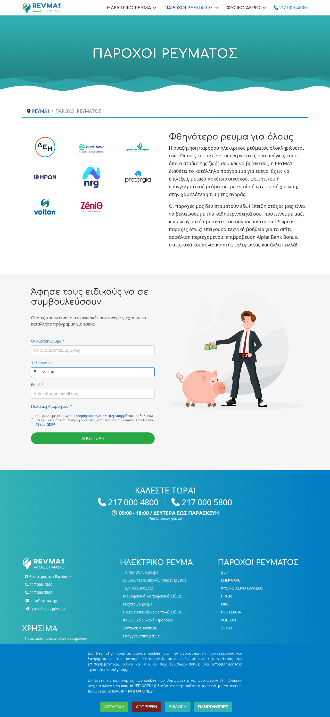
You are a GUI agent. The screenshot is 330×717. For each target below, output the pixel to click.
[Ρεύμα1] (43, 563)
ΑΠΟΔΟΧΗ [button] (114, 707)
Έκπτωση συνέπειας (139, 628)
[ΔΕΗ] (45, 147)
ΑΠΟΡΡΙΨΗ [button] (146, 707)
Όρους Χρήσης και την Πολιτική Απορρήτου (99, 415)
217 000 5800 (207, 502)
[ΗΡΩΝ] (45, 177)
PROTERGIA (231, 612)
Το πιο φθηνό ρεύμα (140, 572)
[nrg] (91, 177)
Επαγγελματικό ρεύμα (141, 636)
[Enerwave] (91, 148)
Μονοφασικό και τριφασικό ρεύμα (152, 596)
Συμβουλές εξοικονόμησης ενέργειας (154, 580)
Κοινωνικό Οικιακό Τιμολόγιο (148, 620)
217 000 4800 (133, 502)
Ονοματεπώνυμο (47, 341)
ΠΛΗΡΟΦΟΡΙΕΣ (213, 707)
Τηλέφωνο (42, 362)
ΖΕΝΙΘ (226, 628)
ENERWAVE (230, 580)
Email (37, 384)
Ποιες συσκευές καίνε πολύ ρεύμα (152, 612)
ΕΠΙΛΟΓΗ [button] (178, 707)
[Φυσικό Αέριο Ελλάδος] (138, 146)
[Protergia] (138, 177)
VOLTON (228, 620)
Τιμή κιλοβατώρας (138, 588)
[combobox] (42, 372)
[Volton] (45, 207)
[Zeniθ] (91, 206)
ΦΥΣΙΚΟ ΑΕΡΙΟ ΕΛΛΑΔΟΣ (242, 588)
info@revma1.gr (44, 600)
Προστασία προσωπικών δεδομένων (56, 638)
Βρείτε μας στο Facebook (50, 576)
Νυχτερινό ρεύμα (137, 604)
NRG (225, 604)
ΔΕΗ (224, 572)
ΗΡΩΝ (226, 596)
